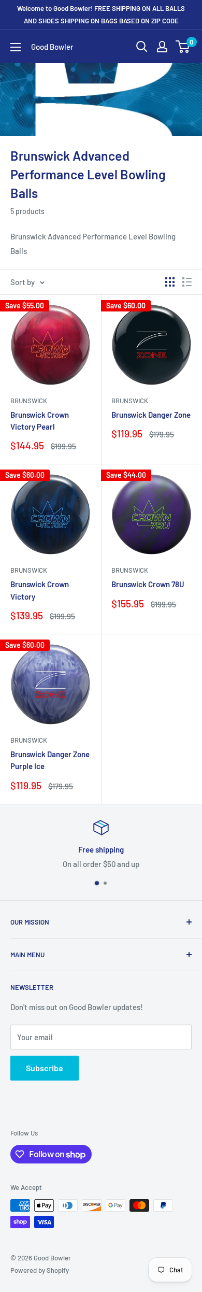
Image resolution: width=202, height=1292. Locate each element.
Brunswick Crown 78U (147, 584)
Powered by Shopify (39, 1270)
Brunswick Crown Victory (39, 590)
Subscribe (44, 1068)
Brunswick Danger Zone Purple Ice (50, 760)
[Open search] (142, 46)
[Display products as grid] (170, 282)
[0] (183, 46)
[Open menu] (15, 47)
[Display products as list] (187, 282)
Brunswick (28, 400)
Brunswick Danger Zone (151, 414)
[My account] (162, 46)
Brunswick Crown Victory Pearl (39, 420)
